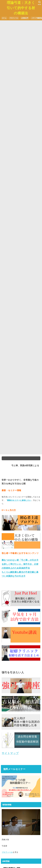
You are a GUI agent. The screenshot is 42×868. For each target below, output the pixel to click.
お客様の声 (24, 18)
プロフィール (14, 18)
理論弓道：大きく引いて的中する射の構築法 (21, 8)
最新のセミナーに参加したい (19, 500)
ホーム (4, 18)
